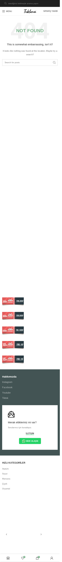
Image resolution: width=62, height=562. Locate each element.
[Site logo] (30, 11)
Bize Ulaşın (32, 441)
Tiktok (5, 398)
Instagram (7, 382)
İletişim (30, 433)
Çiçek (4, 484)
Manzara (6, 479)
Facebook (7, 387)
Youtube (6, 393)
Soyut (4, 474)
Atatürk (5, 469)
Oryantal (6, 488)
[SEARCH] (54, 62)
